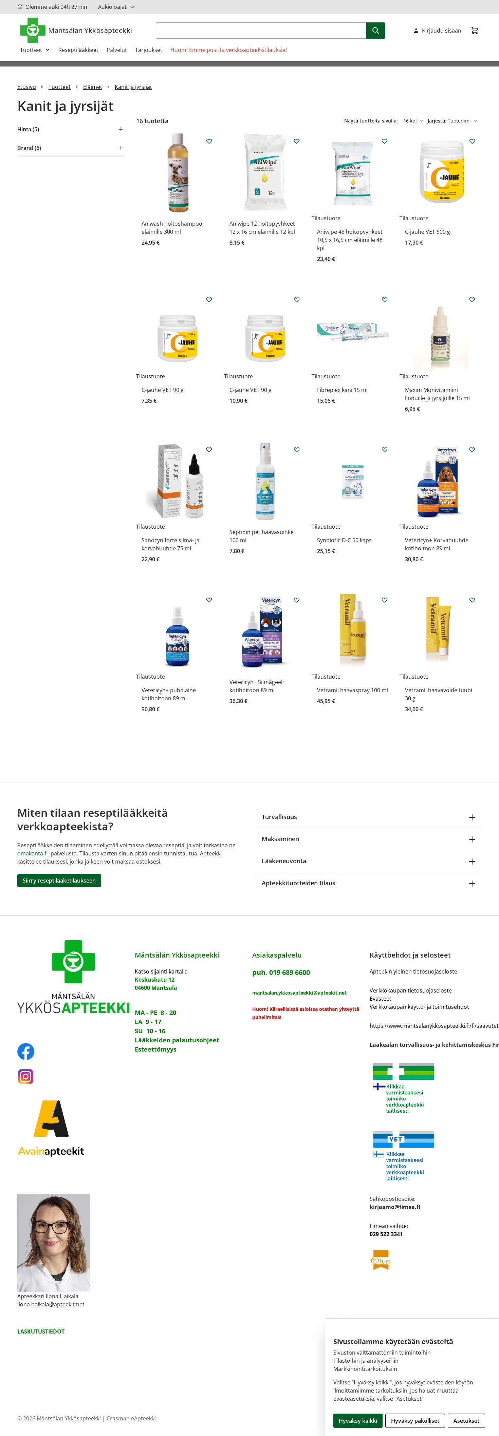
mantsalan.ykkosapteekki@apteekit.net (299, 992)
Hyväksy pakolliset (415, 1420)
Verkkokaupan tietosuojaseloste (411, 990)
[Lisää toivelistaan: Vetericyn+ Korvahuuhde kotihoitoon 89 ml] (472, 449)
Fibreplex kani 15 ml (342, 390)
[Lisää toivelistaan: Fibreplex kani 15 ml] (384, 299)
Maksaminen (280, 839)
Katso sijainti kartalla (161, 971)
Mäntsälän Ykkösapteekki (90, 30)
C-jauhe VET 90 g (163, 390)
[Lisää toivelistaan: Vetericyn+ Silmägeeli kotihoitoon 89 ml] (296, 600)
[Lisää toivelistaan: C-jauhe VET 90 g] (209, 299)
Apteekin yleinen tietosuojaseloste (413, 971)
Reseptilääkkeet (78, 50)
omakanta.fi (32, 853)
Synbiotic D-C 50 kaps (344, 540)
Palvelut (117, 50)
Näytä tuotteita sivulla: (371, 120)
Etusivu (26, 87)
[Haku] (375, 30)
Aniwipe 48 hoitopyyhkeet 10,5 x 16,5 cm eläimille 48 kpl (350, 240)
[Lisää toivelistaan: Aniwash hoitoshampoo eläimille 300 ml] (209, 141)
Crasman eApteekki (131, 1418)
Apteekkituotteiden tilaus (298, 883)
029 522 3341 (386, 1234)
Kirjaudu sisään (441, 30)
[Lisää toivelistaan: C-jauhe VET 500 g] (472, 141)
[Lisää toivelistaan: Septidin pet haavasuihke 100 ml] (296, 449)
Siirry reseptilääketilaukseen (59, 880)
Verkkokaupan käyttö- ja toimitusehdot (419, 1006)
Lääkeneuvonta (284, 861)
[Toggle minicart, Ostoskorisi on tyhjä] (474, 30)
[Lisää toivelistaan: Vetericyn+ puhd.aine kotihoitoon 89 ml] (209, 600)
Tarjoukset (148, 50)
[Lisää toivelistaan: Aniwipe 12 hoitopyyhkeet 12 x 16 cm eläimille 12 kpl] (296, 141)
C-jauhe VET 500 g (427, 231)
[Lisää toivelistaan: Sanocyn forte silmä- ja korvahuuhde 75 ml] (209, 449)
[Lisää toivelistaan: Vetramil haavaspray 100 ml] (384, 600)
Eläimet (92, 87)
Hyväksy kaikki (358, 1420)
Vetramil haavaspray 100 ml (352, 690)
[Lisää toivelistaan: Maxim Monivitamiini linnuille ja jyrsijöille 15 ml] (472, 299)
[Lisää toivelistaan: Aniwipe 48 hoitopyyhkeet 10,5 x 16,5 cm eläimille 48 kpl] (384, 141)
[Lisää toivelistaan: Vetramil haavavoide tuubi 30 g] (472, 600)
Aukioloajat (112, 7)
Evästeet (380, 998)
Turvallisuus (279, 817)
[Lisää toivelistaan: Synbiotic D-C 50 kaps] (384, 449)
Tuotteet (31, 50)
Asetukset (466, 1420)
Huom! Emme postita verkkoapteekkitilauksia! (228, 50)
